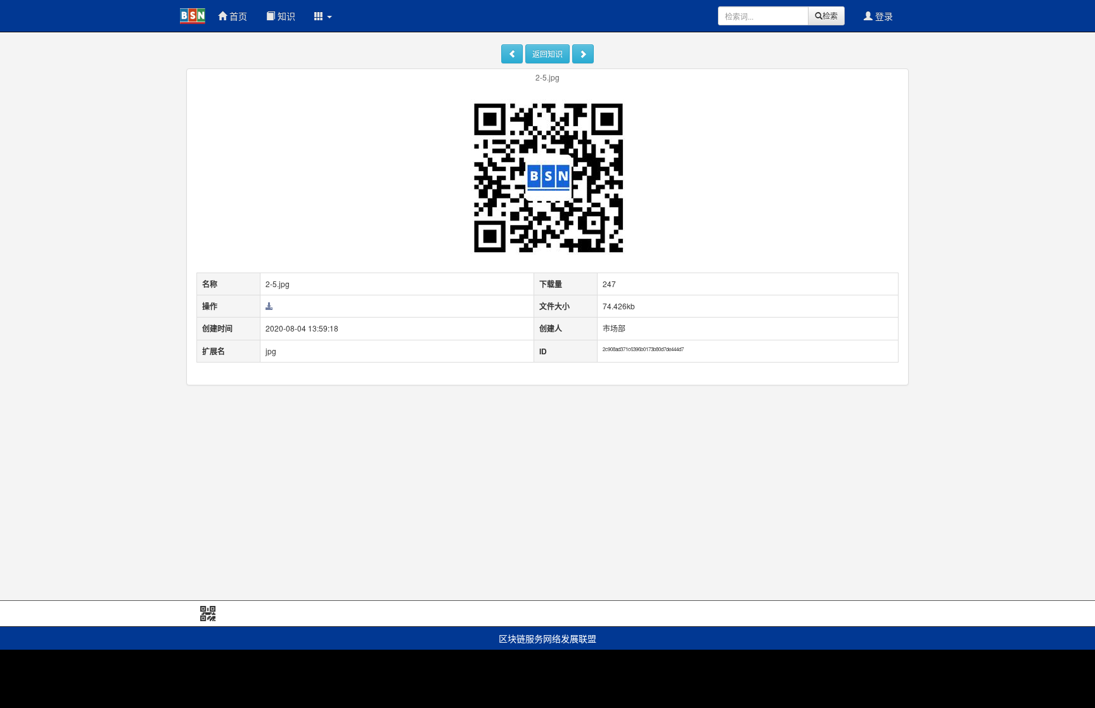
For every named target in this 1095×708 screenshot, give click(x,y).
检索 (830, 15)
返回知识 (547, 53)
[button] (323, 16)
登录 (883, 16)
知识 (285, 16)
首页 (237, 16)
